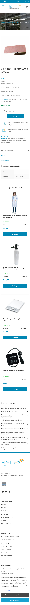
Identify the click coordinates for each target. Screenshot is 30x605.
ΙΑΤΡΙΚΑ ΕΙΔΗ (15, 22)
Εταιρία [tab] (3, 155)
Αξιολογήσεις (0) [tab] (5, 160)
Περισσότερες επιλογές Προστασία (14, 595)
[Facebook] (3, 492)
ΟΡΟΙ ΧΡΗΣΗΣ (5, 543)
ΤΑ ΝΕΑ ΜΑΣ (4, 511)
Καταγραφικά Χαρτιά (21, 140)
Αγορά (16, 116)
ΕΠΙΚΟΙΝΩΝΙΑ (5, 514)
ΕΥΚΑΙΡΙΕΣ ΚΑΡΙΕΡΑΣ (6, 523)
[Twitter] (6, 492)
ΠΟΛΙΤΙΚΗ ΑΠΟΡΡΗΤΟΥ (7, 517)
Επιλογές (16, 234)
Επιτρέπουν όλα (14, 600)
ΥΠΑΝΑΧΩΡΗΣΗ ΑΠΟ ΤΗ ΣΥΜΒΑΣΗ (10, 536)
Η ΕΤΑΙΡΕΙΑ (4, 504)
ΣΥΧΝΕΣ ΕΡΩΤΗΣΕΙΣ (6, 556)
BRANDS (3, 508)
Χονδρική (27, 1)
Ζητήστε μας (5, 99)
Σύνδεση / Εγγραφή (20, 1)
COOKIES (3, 520)
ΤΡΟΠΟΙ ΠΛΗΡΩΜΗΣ (6, 549)
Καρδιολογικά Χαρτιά (10, 140)
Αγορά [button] (16, 286)
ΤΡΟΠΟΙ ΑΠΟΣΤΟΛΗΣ (6, 546)
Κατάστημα (8, 22)
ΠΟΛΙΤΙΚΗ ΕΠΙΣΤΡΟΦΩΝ (7, 540)
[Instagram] (9, 492)
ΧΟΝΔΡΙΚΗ (4, 552)
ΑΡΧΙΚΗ (3, 22)
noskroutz (7, 142)
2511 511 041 (10, 573)
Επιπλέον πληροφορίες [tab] (7, 150)
